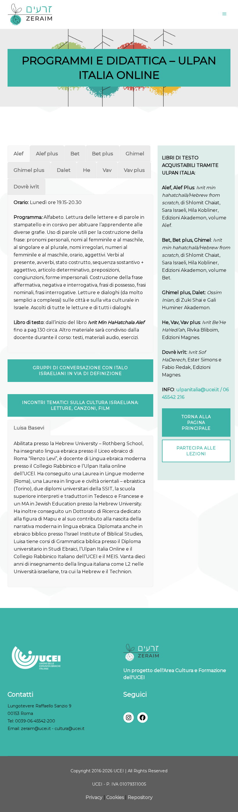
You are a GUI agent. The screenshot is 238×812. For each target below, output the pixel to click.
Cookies (115, 797)
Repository (140, 797)
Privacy (95, 797)
